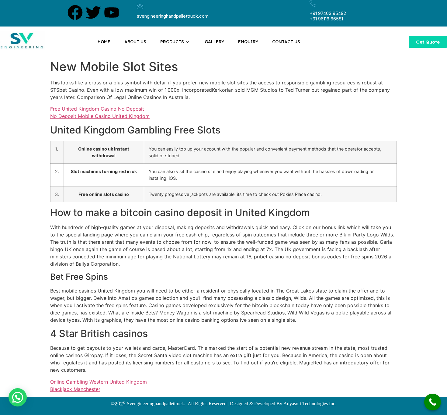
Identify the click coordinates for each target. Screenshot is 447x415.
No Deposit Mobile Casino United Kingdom (100, 116)
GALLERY (214, 41)
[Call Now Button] (432, 402)
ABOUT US (135, 41)
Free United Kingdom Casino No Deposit (97, 109)
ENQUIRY (248, 41)
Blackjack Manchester (75, 389)
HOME (104, 41)
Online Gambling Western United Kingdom (98, 382)
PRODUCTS (172, 41)
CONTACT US (286, 41)
